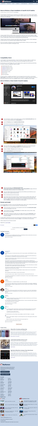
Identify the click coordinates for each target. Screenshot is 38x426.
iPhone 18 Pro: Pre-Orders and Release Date (19, 329)
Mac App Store (17, 83)
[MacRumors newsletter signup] (32, 1)
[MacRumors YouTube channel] (27, 1)
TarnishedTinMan (7, 251)
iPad (14, 61)
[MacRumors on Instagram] (21, 1)
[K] (2, 298)
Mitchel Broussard (2, 384)
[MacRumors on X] (24, 1)
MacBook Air (4, 67)
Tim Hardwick (16, 12)
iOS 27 (13, 3)
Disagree (11, 277)
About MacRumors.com (5, 371)
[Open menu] (1, 1)
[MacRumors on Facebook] (23, 1)
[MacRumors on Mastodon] (26, 1)
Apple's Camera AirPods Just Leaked (10, 401)
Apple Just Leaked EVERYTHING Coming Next (11, 404)
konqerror (6, 295)
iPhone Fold (8, 3)
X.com (3, 389)
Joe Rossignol (24, 330)
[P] (2, 309)
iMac (3, 71)
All (37, 3)
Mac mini (3, 70)
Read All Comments (19, 324)
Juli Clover (1, 381)
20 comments (17, 336)
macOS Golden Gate (24, 3)
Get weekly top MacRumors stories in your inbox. (19, 227)
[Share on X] (34, 225)
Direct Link (21, 83)
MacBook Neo (31, 3)
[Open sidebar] (37, 1)
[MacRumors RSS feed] (30, 1)
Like (9, 277)
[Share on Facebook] (37, 225)
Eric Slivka (9, 378)
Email (1, 389)
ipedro (6, 288)
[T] (2, 236)
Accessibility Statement (3, 420)
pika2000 (6, 279)
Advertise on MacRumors (5, 374)
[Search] (35, 1)
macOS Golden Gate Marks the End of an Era (19, 339)
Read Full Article (13, 336)
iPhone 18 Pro (3, 3)
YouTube (3, 398)
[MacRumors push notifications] (29, 1)
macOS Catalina (7, 222)
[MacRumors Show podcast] (20, 1)
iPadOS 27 (17, 3)
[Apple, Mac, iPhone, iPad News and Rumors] (6, 2)
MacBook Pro (4, 68)
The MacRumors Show (25, 398)
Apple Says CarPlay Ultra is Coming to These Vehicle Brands (22, 350)
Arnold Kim (1, 378)
